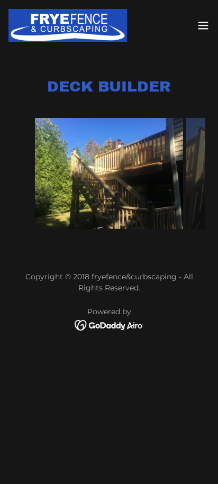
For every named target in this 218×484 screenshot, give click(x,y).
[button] (203, 25)
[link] (67, 25)
